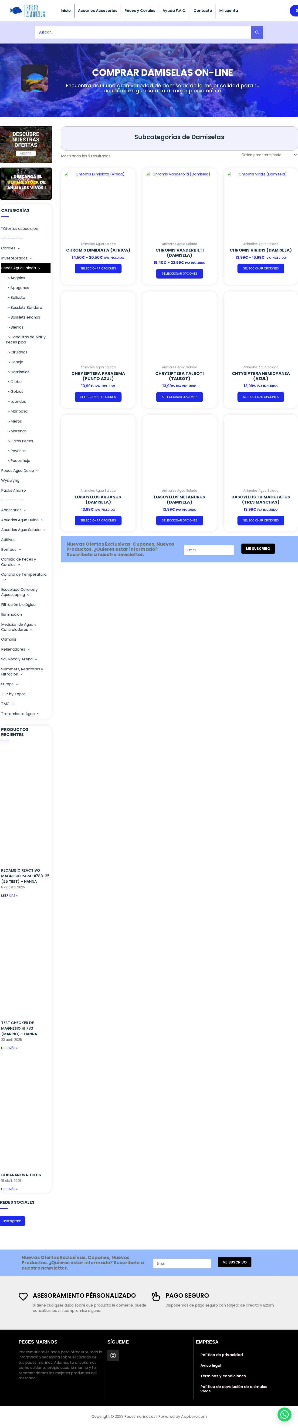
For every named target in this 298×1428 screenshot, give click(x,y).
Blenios (16, 327)
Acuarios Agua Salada (21, 529)
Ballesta (17, 297)
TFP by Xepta (13, 694)
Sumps (7, 684)
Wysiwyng (10, 480)
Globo (16, 381)
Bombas (8, 549)
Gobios (16, 391)
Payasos (18, 451)
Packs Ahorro (13, 490)
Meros (16, 421)
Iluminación (11, 614)
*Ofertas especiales (19, 228)
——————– (12, 238)
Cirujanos (18, 352)
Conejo (16, 362)
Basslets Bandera (26, 307)
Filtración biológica (18, 604)
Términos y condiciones (223, 1376)
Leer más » (9, 895)
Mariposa (18, 411)
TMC (5, 703)
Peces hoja (20, 460)
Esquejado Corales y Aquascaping (19, 592)
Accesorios (11, 510)
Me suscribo (258, 548)
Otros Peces (21, 441)
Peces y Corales (140, 10)
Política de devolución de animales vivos (233, 1389)
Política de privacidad (221, 1354)
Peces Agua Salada (18, 268)
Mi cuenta (228, 10)
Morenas (18, 431)
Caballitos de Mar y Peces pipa (26, 339)
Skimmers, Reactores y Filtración (22, 671)
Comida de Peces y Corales (18, 562)
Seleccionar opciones (98, 268)
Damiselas (19, 372)
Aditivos (8, 539)
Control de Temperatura (24, 574)
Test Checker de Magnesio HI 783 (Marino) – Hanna (19, 1028)
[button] (17, 248)
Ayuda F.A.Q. (174, 10)
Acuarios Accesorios (97, 10)
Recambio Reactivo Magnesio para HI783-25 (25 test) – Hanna (25, 876)
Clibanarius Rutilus (21, 1175)
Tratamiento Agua (18, 713)
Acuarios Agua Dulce (20, 520)
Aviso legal (210, 1365)
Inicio (66, 10)
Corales (8, 248)
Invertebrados (14, 258)
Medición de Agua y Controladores (18, 627)
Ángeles (17, 278)
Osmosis (9, 639)
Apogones (19, 287)
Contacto (202, 10)
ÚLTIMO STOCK (23, 182)
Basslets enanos (25, 317)
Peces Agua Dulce (17, 470)
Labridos (18, 401)
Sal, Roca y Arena (17, 659)
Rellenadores (13, 649)
